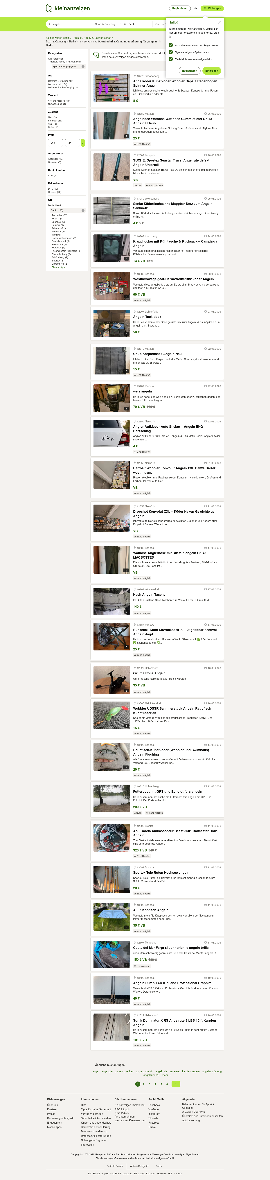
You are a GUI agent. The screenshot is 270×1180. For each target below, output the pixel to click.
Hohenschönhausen (62, 237)
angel (96, 1071)
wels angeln (142, 391)
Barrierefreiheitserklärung (96, 1127)
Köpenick (56, 247)
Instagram (154, 1114)
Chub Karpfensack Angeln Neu (157, 354)
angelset (175, 1071)
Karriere (52, 1109)
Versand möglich (56, 100)
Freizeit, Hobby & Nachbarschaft (66, 61)
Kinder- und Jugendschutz (96, 1122)
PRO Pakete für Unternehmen (125, 1114)
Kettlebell (151, 1173)
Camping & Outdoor (58, 80)
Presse (51, 1114)
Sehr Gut (52, 120)
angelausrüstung (212, 1071)
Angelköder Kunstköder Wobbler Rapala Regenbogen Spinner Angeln (175, 83)
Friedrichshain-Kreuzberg (64, 250)
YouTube (153, 1109)
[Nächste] (176, 1084)
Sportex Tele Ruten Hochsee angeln (161, 872)
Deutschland (54, 205)
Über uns (52, 1105)
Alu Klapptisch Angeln (150, 910)
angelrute (107, 1071)
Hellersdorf (57, 244)
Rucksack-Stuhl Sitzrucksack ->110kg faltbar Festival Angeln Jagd (175, 632)
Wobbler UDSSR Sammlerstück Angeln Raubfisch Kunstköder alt (172, 710)
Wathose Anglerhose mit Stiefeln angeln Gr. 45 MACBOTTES (169, 555)
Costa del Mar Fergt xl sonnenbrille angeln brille (171, 948)
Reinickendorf (59, 241)
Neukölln (56, 231)
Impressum (87, 1144)
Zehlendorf (57, 228)
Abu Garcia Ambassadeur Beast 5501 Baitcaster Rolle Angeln (175, 833)
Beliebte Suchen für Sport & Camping (198, 1106)
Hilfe (83, 1105)
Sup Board (115, 1173)
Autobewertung (191, 1120)
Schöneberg (58, 257)
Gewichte (162, 1173)
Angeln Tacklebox (147, 317)
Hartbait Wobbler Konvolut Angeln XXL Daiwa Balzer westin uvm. (174, 470)
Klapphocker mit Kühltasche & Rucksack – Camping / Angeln (175, 243)
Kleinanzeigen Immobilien (130, 1105)
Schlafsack (139, 1173)
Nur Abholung (55, 103)
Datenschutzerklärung (94, 1131)
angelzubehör (151, 1075)
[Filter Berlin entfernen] (83, 210)
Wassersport (54, 84)
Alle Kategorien (56, 58)
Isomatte (178, 1173)
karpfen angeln (191, 1071)
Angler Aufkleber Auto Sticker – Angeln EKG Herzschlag (168, 428)
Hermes (52, 191)
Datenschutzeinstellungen (96, 1136)
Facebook (154, 1105)
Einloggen (211, 70)
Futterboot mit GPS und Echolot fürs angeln (167, 791)
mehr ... (166, 1075)
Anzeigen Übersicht (193, 1111)
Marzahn (56, 234)
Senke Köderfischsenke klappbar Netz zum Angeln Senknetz (173, 206)
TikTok (152, 1127)
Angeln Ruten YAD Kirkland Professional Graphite (172, 983)
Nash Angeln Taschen (150, 594)
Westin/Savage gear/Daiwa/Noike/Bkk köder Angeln (173, 279)
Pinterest (153, 1122)
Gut (50, 123)
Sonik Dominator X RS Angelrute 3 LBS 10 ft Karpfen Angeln (174, 1022)
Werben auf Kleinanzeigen (130, 1120)
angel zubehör (144, 1071)
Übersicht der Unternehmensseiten (202, 1116)
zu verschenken (124, 1071)
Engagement (54, 1122)
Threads (153, 1118)
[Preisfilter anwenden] (83, 143)
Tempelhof (57, 215)
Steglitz (55, 218)
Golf (170, 1173)
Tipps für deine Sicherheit (96, 1109)
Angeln (105, 1173)
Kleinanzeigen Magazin (60, 1118)
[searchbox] (72, 24)
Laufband (127, 1173)
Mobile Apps (54, 1127)
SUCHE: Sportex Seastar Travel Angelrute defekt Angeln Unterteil (171, 162)
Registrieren (189, 70)
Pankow (56, 224)
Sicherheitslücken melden (96, 1118)
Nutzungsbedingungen (94, 1140)
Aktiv (50, 175)
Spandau (56, 221)
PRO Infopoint (123, 1109)
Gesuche (52, 162)
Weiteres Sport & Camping (61, 87)
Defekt (51, 126)
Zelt (89, 1173)
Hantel (96, 1173)
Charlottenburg (59, 254)
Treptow (56, 260)
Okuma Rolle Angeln (149, 673)
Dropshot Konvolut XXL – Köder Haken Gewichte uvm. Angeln (175, 513)
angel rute (161, 1071)
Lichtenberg (58, 263)
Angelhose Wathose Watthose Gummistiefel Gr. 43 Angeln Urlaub (172, 121)
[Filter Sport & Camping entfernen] (83, 66)
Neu (50, 117)
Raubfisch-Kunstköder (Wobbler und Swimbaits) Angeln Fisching (171, 752)
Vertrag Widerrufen (92, 1114)
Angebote (53, 158)
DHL (50, 188)
